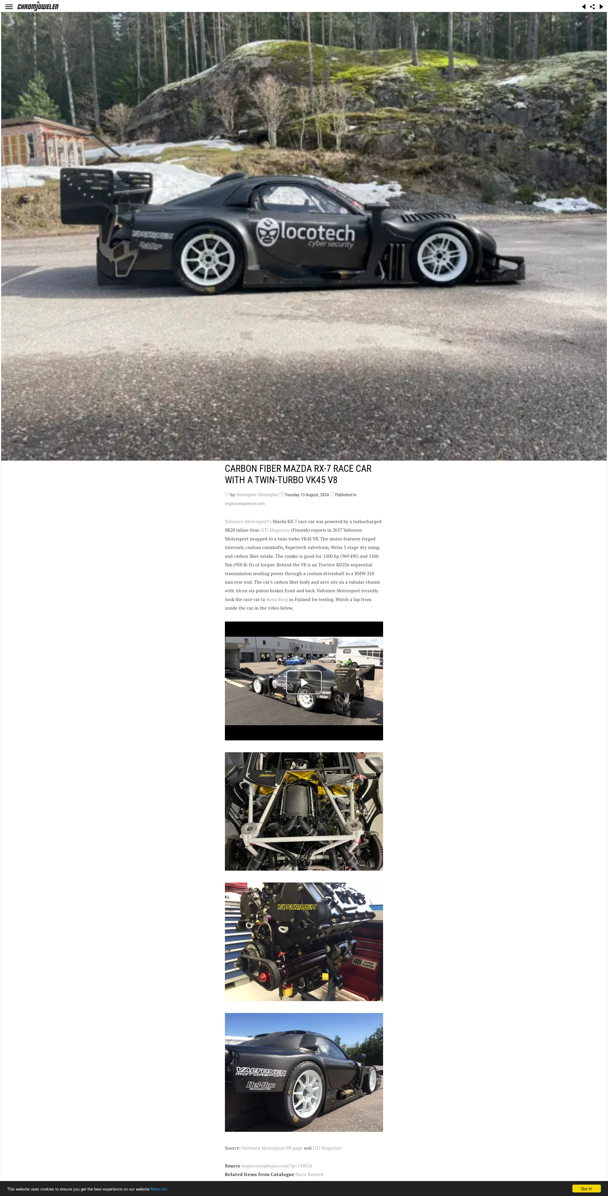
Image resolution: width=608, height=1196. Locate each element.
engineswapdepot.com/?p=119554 (277, 1166)
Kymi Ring (277, 599)
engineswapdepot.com (245, 503)
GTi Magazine (275, 530)
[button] (304, 811)
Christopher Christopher (257, 494)
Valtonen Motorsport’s (248, 521)
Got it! (586, 1188)
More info (159, 1189)
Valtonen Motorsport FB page (272, 1148)
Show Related (309, 1174)
